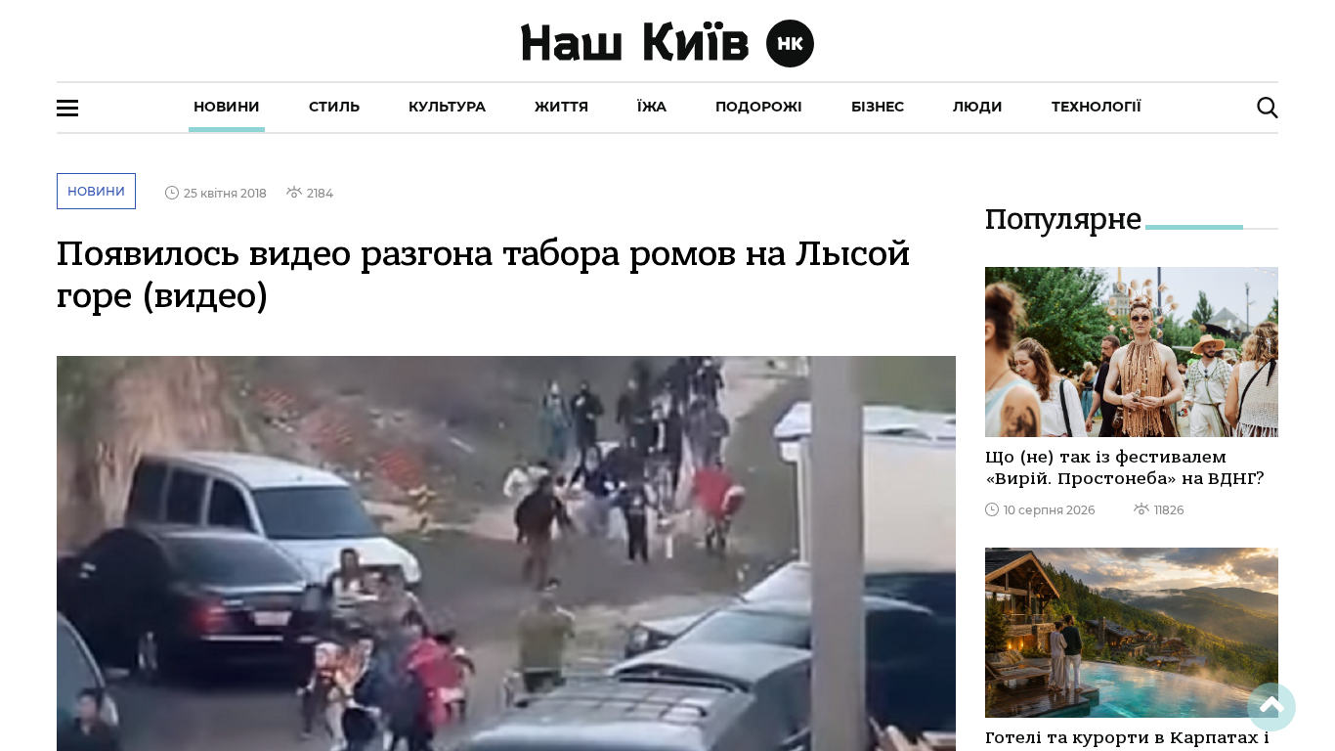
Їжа (652, 106)
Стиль (334, 106)
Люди (978, 106)
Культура (447, 106)
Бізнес (877, 106)
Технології (1096, 106)
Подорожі (758, 106)
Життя (561, 106)
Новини (227, 106)
